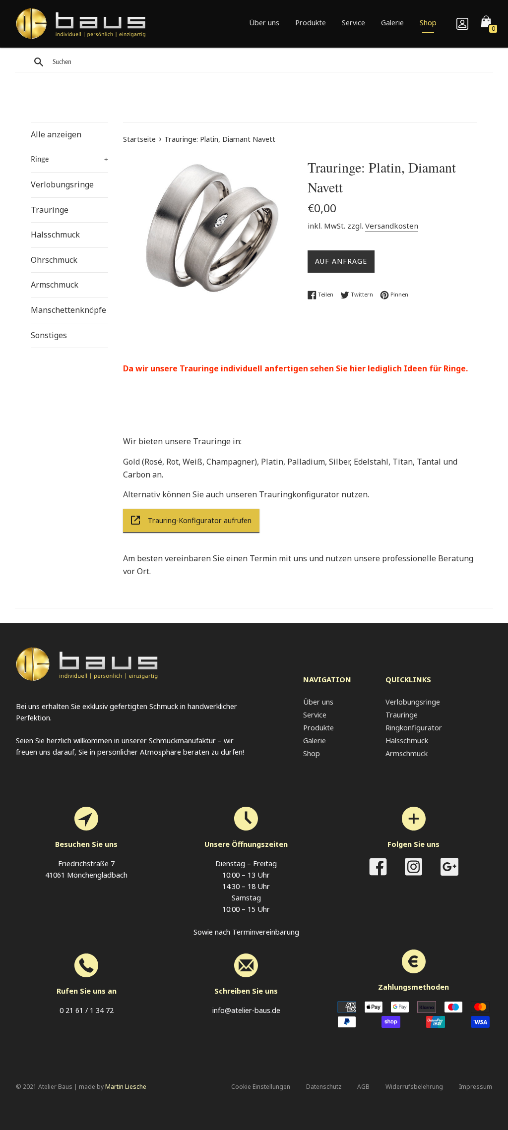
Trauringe (49, 209)
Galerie (392, 22)
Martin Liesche (125, 1086)
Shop (428, 22)
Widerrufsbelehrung (414, 1086)
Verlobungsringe (62, 184)
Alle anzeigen (56, 134)
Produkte (310, 22)
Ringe (69, 159)
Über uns (264, 22)
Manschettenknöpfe (68, 309)
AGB (363, 1086)
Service (353, 22)
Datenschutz (323, 1086)
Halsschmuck (55, 234)
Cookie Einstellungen (260, 1086)
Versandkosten (391, 226)
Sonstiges (49, 335)
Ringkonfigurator (413, 727)
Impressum (475, 1086)
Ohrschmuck (54, 259)
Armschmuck (54, 284)
